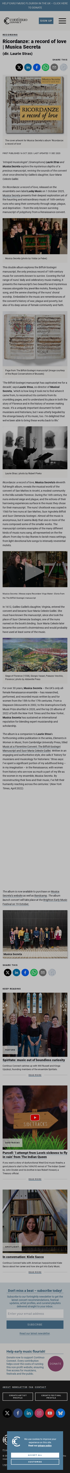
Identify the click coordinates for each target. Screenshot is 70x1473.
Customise (35, 1462)
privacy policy (44, 1445)
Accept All (35, 1455)
